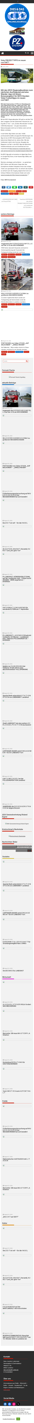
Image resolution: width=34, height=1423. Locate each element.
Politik (4, 1101)
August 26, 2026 (8, 968)
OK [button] (18, 1419)
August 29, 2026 (8, 520)
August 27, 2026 (8, 1156)
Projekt (11, 193)
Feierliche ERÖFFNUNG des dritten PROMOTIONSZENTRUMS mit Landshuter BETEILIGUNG (25, 203)
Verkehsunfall (11, 256)
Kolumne (26, 351)
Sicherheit (4, 256)
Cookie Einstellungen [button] (9, 1419)
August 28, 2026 (8, 633)
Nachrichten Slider (9, 842)
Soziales (21, 193)
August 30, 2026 (7, 241)
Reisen (16, 193)
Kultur (4, 1223)
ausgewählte (12, 191)
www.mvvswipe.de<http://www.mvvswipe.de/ (14, 175)
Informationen (4, 193)
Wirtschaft (6, 977)
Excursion (19, 191)
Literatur (4, 354)
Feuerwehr (18, 254)
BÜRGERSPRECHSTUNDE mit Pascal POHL (9, 200)
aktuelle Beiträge (9, 383)
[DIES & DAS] (2, 53)
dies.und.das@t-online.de (11, 1370)
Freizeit (24, 191)
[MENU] (32, 53)
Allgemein (4, 254)
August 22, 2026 (8, 1088)
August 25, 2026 (8, 1214)
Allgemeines (4, 191)
